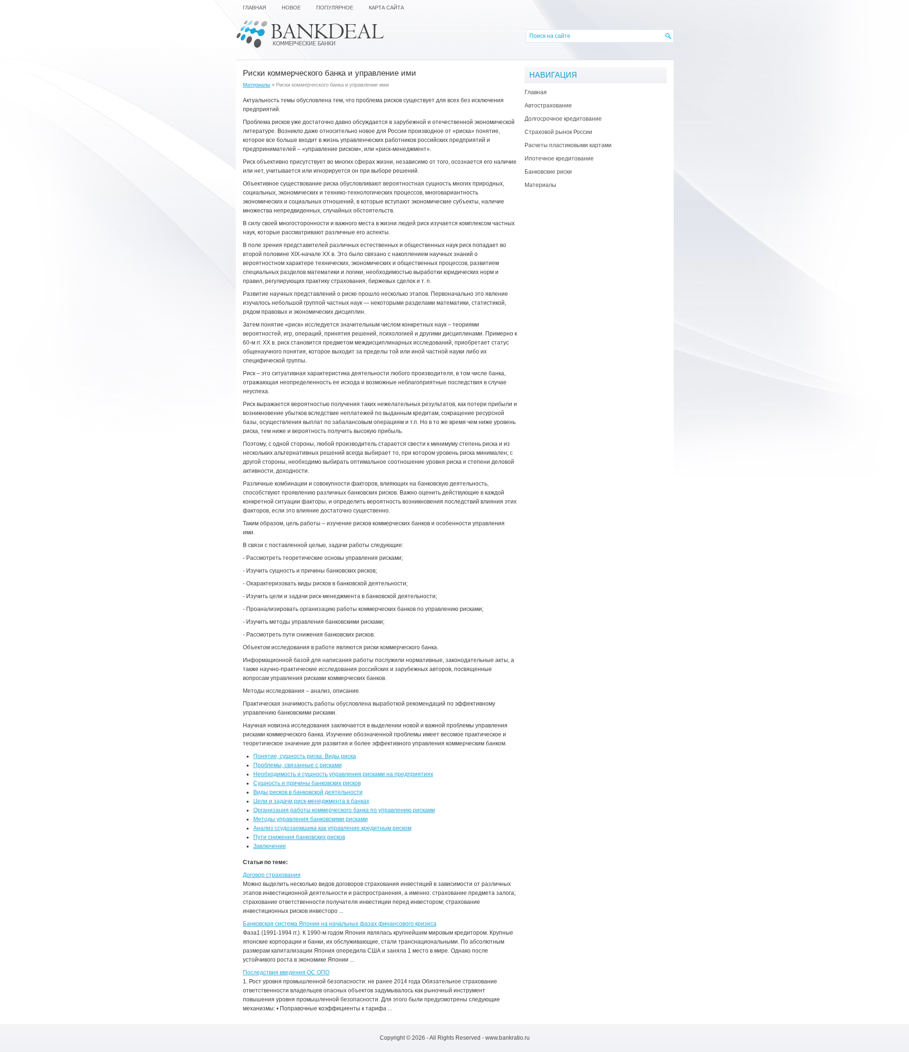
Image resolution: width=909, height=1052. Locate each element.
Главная (536, 92)
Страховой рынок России (558, 132)
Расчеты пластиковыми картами (568, 145)
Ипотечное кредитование (559, 158)
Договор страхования (272, 875)
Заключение (269, 846)
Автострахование (548, 105)
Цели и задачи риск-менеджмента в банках (311, 801)
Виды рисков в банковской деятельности (308, 792)
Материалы (256, 85)
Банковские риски (548, 171)
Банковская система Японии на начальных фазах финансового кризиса (340, 923)
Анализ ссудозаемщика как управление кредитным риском (332, 828)
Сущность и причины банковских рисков (307, 783)
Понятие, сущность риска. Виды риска (304, 756)
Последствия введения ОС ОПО (286, 972)
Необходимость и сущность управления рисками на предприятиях (343, 774)
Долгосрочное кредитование (563, 118)
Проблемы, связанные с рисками (297, 765)
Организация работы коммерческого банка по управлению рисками (344, 810)
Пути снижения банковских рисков (299, 837)
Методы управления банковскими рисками (310, 819)
